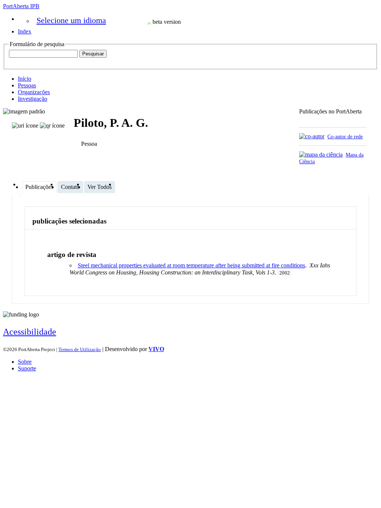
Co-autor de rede (345, 136)
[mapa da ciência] (321, 154)
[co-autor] (311, 136)
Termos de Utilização (79, 349)
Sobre (25, 362)
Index (24, 31)
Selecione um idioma (71, 20)
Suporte (27, 368)
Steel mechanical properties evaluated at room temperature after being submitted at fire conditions (191, 265)
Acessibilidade (29, 332)
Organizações (34, 92)
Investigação (32, 99)
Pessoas (27, 85)
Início (24, 78)
